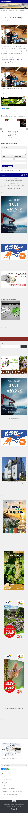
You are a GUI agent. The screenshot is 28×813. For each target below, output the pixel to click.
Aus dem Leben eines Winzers (16, 59)
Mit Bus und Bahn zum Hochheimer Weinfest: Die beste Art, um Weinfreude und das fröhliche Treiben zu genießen (13, 133)
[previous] (1, 129)
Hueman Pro (20, 806)
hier (15, 758)
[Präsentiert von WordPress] (10, 806)
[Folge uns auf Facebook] (22, 175)
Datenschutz (4, 785)
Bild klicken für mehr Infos (14, 418)
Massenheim (9, 10)
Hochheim (3, 10)
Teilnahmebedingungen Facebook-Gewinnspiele (12, 791)
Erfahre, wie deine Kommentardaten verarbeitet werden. (13, 172)
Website (4, 160)
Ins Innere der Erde (23, 129)
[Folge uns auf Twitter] (24, 175)
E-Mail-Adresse (17, 156)
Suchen (2, 343)
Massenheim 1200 (17, 10)
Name (3, 156)
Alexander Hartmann (7, 22)
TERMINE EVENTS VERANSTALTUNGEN (10, 794)
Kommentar (4, 147)
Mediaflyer (20, 708)
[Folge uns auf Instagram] (26, 175)
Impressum (4, 782)
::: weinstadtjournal (6, 1)
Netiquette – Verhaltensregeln (8, 788)
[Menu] (26, 1)
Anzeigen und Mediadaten (7, 779)
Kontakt (3, 776)
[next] (27, 129)
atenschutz (4, 327)
